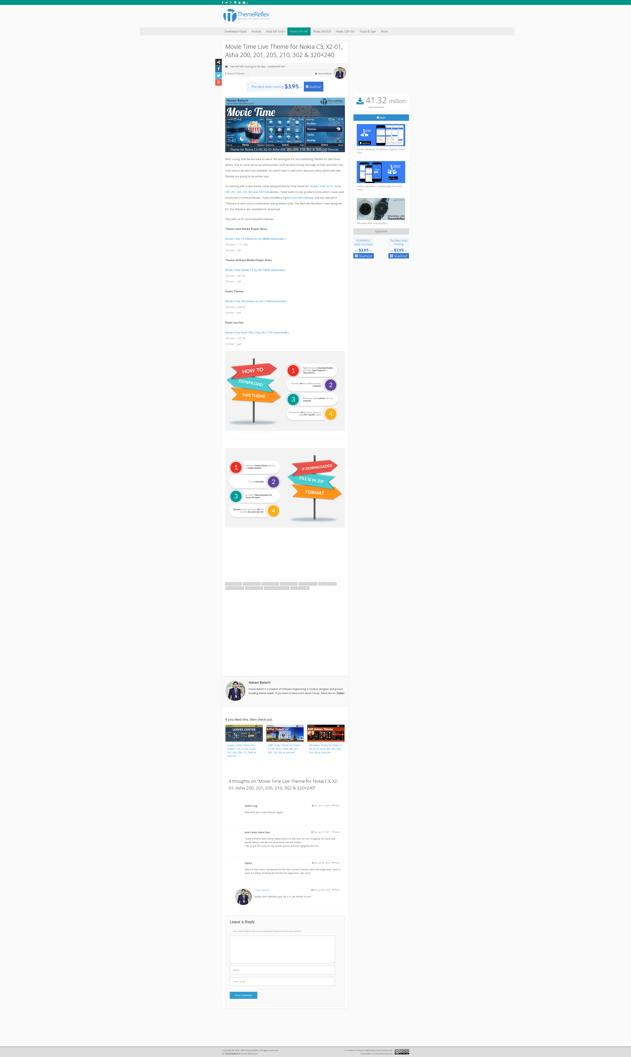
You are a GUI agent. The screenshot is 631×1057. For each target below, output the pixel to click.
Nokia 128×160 (345, 31)
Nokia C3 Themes (236, 73)
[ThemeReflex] (246, 22)
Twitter (340, 693)
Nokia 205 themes (327, 583)
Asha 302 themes (289, 583)
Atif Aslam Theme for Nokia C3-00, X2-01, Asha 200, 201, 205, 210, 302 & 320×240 (326, 749)
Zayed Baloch (231, 1053)
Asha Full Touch (275, 31)
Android (256, 31)
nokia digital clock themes (277, 588)
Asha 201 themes (270, 583)
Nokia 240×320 (322, 31)
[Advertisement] (349, 15)
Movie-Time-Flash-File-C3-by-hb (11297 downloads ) (257, 332)
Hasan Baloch (325, 73)
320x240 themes (233, 583)
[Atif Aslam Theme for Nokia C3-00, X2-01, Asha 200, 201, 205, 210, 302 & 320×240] (326, 740)
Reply (336, 805)
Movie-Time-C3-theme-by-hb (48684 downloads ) (255, 239)
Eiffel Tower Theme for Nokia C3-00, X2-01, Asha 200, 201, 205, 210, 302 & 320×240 (284, 749)
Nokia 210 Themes (234, 588)
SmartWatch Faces (235, 31)
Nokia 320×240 (299, 31)
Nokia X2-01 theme (300, 588)
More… (385, 31)
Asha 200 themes (252, 583)
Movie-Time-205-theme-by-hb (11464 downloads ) (256, 301)
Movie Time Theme (308, 583)
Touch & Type (368, 31)
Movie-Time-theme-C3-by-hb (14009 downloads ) (255, 270)
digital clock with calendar (298, 198)
